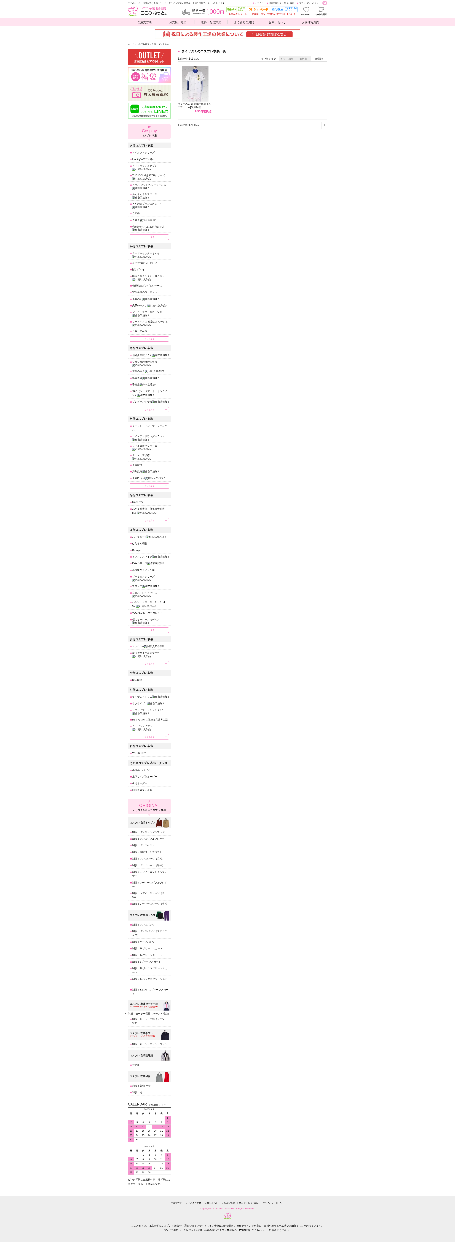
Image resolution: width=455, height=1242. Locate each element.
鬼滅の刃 (137, 298)
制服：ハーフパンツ (143, 941)
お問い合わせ (277, 22)
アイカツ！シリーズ (143, 152)
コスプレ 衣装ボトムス (142, 915)
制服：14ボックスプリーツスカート (149, 981)
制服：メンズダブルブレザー (148, 838)
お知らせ (259, 3)
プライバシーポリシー (310, 3)
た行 (154, 44)
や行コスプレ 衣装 (141, 672)
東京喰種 (137, 464)
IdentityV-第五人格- (143, 159)
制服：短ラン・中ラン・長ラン (149, 1044)
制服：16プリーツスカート (147, 948)
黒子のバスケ (139, 305)
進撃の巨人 (138, 371)
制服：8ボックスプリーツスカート (150, 991)
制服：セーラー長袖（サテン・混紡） (149, 1013)
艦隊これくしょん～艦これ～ (148, 276)
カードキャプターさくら (146, 253)
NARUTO (137, 502)
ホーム (131, 44)
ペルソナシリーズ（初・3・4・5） (149, 604)
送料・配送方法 (211, 22)
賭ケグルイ (138, 269)
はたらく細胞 (139, 543)
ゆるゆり (137, 679)
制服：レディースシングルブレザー (149, 873)
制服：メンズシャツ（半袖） (148, 865)
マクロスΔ (138, 646)
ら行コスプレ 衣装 (141, 689)
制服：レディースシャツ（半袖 (149, 903)
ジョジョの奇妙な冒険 (144, 361)
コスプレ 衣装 (149, 132)
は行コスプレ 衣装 (141, 529)
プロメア (137, 586)
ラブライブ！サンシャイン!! (148, 710)
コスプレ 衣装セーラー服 (144, 1003)
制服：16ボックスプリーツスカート (149, 970)
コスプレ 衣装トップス (142, 822)
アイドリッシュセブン (144, 165)
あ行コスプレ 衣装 (141, 145)
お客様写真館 (310, 22)
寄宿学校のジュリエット (146, 292)
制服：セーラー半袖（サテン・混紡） (149, 1021)
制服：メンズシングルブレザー (149, 832)
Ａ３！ (136, 220)
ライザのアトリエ (142, 696)
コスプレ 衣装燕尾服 (141, 1055)
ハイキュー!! (139, 536)
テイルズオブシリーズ (144, 445)
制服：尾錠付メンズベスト (147, 852)
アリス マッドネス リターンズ (149, 184)
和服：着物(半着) (141, 1085)
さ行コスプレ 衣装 (141, 348)
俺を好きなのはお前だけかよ (148, 226)
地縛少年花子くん (142, 355)
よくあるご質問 (244, 22)
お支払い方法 (177, 22)
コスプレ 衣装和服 (140, 1076)
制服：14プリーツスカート (147, 955)
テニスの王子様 (141, 455)
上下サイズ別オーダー (144, 776)
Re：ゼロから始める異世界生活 (150, 719)
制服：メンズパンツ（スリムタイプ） (149, 933)
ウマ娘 (136, 213)
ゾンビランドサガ (142, 401)
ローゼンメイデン (142, 726)
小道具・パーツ (141, 770)
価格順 (303, 58)
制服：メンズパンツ (143, 924)
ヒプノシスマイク (142, 556)
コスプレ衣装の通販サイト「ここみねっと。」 (147, 11)
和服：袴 (137, 1092)
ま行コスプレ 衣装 (141, 639)
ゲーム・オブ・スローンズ (147, 312)
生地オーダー (139, 783)
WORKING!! (139, 753)
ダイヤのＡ (163, 44)
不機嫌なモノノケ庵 (143, 570)
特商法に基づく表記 (248, 1203)
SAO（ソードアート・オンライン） (149, 393)
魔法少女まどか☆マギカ (146, 652)
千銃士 (136, 384)
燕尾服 (136, 1064)
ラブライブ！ (139, 703)
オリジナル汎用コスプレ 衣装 (149, 807)
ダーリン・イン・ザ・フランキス (149, 427)
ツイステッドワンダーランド (148, 436)
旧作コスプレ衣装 (142, 789)
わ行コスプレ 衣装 (141, 745)
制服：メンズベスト (143, 845)
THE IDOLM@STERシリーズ (148, 175)
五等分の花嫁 (139, 331)
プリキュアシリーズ (143, 576)
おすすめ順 (287, 58)
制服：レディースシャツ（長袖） (148, 895)
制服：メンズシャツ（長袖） (148, 858)
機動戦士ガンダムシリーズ (147, 285)
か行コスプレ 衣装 (141, 246)
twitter (324, 3)
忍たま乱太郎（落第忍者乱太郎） (148, 510)
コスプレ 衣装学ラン (141, 1033)
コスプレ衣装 (143, 44)
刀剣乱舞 (137, 471)
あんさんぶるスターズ (144, 194)
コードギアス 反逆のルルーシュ (150, 321)
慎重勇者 (137, 377)
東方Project (138, 478)
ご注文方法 (144, 22)
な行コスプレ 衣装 (141, 495)
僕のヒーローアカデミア (146, 619)
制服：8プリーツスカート (146, 961)
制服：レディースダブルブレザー (149, 884)
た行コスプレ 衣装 (141, 418)
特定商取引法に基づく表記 (281, 3)
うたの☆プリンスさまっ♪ (146, 203)
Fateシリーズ (139, 563)
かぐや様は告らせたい (144, 262)
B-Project (137, 550)
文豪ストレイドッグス (144, 592)
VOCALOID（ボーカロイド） (148, 612)
